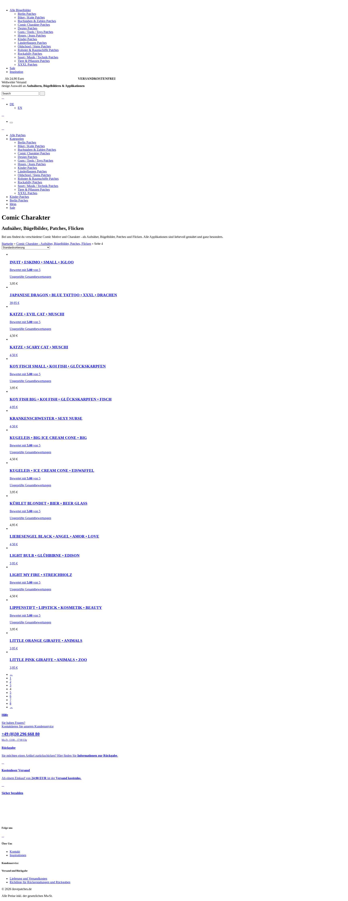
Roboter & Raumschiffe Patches (38, 50)
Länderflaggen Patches (32, 42)
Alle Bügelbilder (20, 10)
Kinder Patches (27, 39)
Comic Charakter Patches (34, 24)
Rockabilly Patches (30, 53)
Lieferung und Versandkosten (28, 878)
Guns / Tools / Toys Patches (35, 32)
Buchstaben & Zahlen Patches (37, 21)
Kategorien (17, 139)
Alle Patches (18, 135)
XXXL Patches (27, 64)
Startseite (7, 243)
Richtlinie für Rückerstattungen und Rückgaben (40, 882)
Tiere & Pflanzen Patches (34, 61)
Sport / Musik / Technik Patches (38, 57)
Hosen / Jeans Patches (32, 35)
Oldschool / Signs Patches (34, 46)
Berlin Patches (27, 13)
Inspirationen (18, 855)
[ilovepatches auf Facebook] (3, 835)
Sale (12, 68)
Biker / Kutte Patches (31, 17)
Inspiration (16, 71)
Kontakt (15, 851)
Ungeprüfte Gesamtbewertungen (30, 276)
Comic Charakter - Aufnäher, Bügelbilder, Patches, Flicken (53, 243)
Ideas (13, 204)
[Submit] (42, 93)
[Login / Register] (3, 97)
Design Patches (27, 28)
